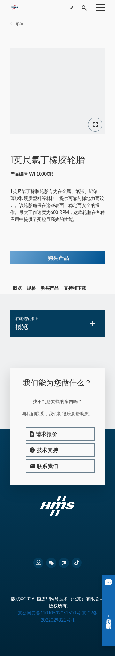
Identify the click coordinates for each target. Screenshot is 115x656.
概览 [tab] (17, 288)
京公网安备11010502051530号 (49, 613)
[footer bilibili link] (38, 563)
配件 (19, 24)
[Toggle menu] (98, 7)
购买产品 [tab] (50, 288)
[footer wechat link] (51, 563)
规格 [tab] (31, 288)
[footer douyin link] (76, 563)
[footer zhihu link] (63, 563)
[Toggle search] (84, 7)
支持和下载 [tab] (75, 288)
